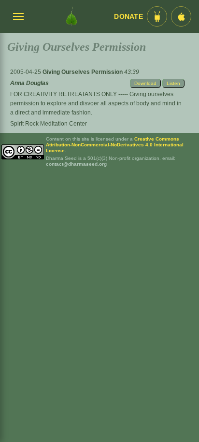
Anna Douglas (29, 83)
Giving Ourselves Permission (83, 72)
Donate (128, 16)
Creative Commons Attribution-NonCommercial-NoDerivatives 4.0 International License (115, 144)
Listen (173, 83)
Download (145, 83)
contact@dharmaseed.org (76, 164)
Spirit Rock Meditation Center (48, 123)
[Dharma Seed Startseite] (71, 16)
